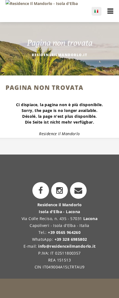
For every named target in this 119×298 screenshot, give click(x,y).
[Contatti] (78, 190)
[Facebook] (40, 190)
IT (99, 11)
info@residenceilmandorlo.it (66, 246)
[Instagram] (59, 190)
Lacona (90, 218)
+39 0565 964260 (64, 232)
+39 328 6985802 (71, 239)
